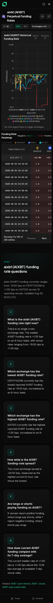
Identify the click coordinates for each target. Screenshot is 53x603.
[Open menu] (49, 4)
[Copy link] (49, 16)
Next (44, 238)
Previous (31, 238)
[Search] (44, 4)
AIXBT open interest (20, 583)
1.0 (37, 164)
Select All (35, 37)
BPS (18, 26)
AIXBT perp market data (14, 587)
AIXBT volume (38, 583)
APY (26, 26)
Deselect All (45, 37)
